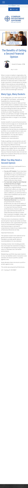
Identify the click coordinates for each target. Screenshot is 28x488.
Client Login (15, 9)
